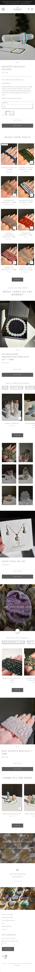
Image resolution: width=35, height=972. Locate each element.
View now (17, 853)
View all (17, 279)
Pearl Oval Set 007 (14, 561)
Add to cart (17, 120)
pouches (16, 387)
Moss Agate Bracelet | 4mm (12, 679)
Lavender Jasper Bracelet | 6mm (26, 201)
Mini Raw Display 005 (12, 813)
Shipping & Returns (6, 926)
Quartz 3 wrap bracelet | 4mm (26, 268)
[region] (17, 873)
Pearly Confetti (12, 423)
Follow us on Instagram (7, 914)
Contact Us (4, 929)
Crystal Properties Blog (7, 917)
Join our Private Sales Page (8, 920)
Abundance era (13, 642)
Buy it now (17, 125)
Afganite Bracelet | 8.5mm (9, 168)
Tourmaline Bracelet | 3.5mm (9, 201)
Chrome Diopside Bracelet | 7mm (26, 168)
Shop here (17, 613)
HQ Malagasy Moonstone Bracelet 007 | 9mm (15, 357)
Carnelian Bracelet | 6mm (26, 234)
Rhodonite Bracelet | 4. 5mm (9, 268)
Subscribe (8, 949)
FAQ (3, 923)
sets (5, 387)
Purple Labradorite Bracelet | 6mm (9, 235)
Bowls (29, 387)
